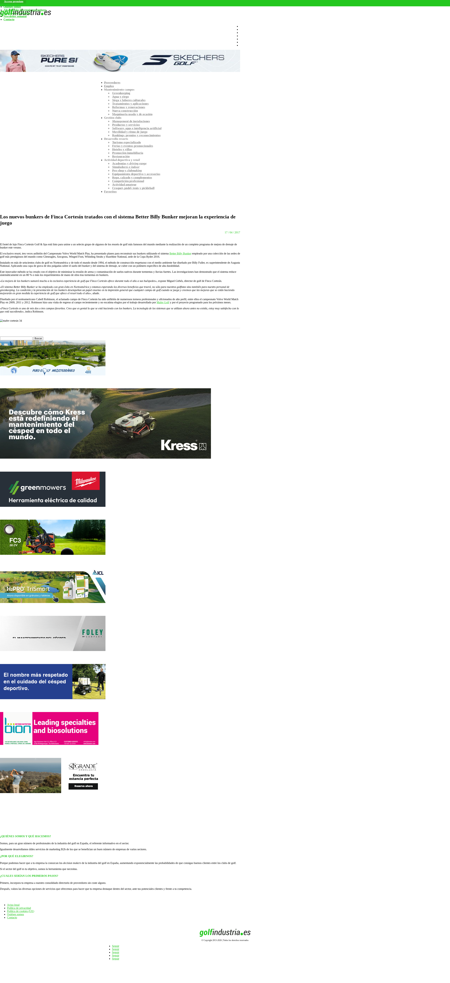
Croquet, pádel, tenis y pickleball (133, 188)
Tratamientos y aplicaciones (130, 103)
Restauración (121, 156)
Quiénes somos (12, 6)
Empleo (109, 86)
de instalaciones (131, 121)
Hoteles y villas (122, 149)
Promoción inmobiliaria (127, 153)
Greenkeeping (121, 93)
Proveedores (112, 82)
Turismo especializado (126, 142)
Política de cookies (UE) (20, 911)
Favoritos (110, 191)
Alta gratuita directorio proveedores (25, 9)
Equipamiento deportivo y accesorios (136, 174)
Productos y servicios (126, 124)
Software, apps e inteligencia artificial (137, 128)
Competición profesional (128, 181)
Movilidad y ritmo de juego (129, 131)
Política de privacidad (19, 908)
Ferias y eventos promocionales (132, 146)
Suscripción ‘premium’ (17, 13)
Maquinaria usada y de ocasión (132, 114)
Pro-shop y (127, 170)
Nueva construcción (125, 110)
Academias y (129, 163)
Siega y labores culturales (129, 100)
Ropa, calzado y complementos (132, 177)
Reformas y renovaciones (128, 107)
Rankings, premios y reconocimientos (136, 135)
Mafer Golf (163, 302)
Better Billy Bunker (180, 253)
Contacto (9, 19)
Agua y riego (120, 96)
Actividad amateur (124, 184)
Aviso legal (13, 904)
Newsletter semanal (15, 16)
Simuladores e (126, 167)
